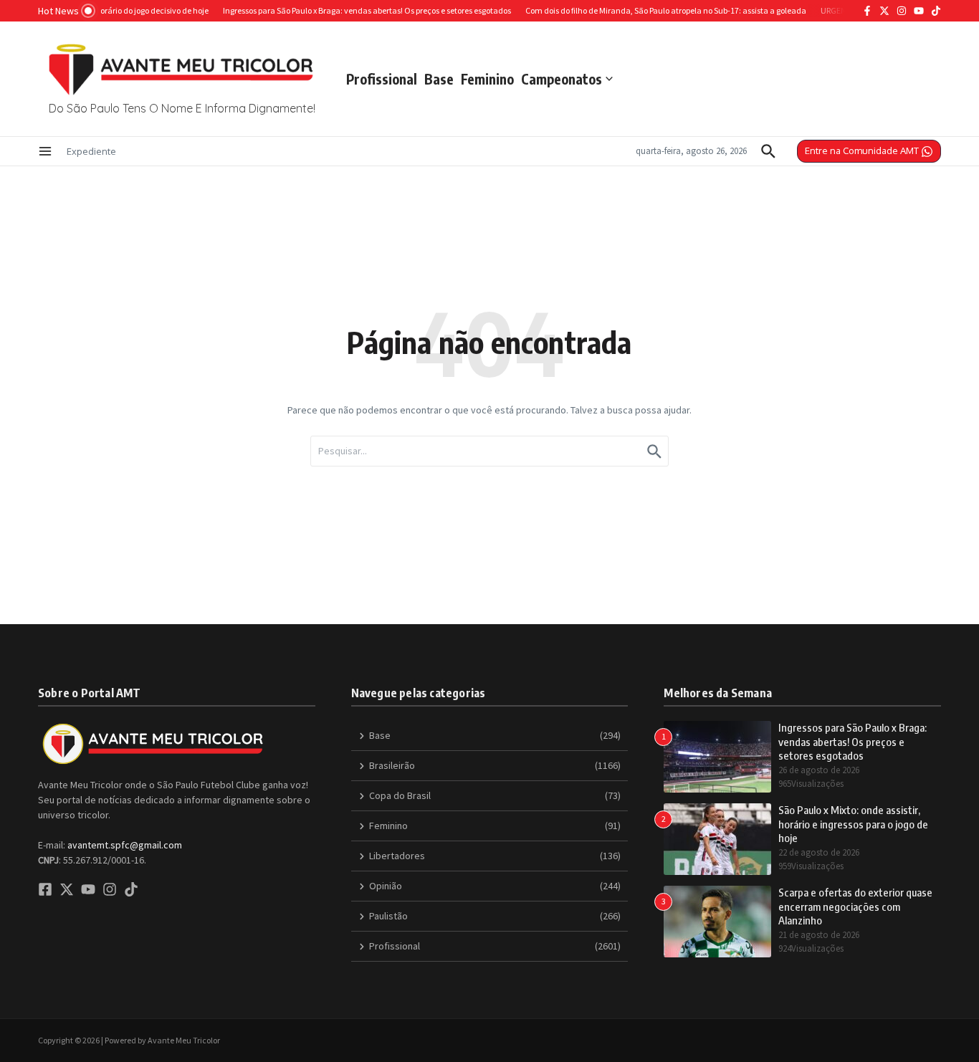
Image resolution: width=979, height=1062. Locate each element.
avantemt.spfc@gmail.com (124, 844)
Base (439, 78)
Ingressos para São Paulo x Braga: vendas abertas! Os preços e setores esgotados (852, 741)
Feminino (487, 78)
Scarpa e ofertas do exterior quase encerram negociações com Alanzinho (855, 906)
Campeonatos (561, 78)
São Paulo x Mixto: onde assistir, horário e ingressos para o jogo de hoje (853, 823)
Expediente (91, 151)
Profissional (381, 78)
